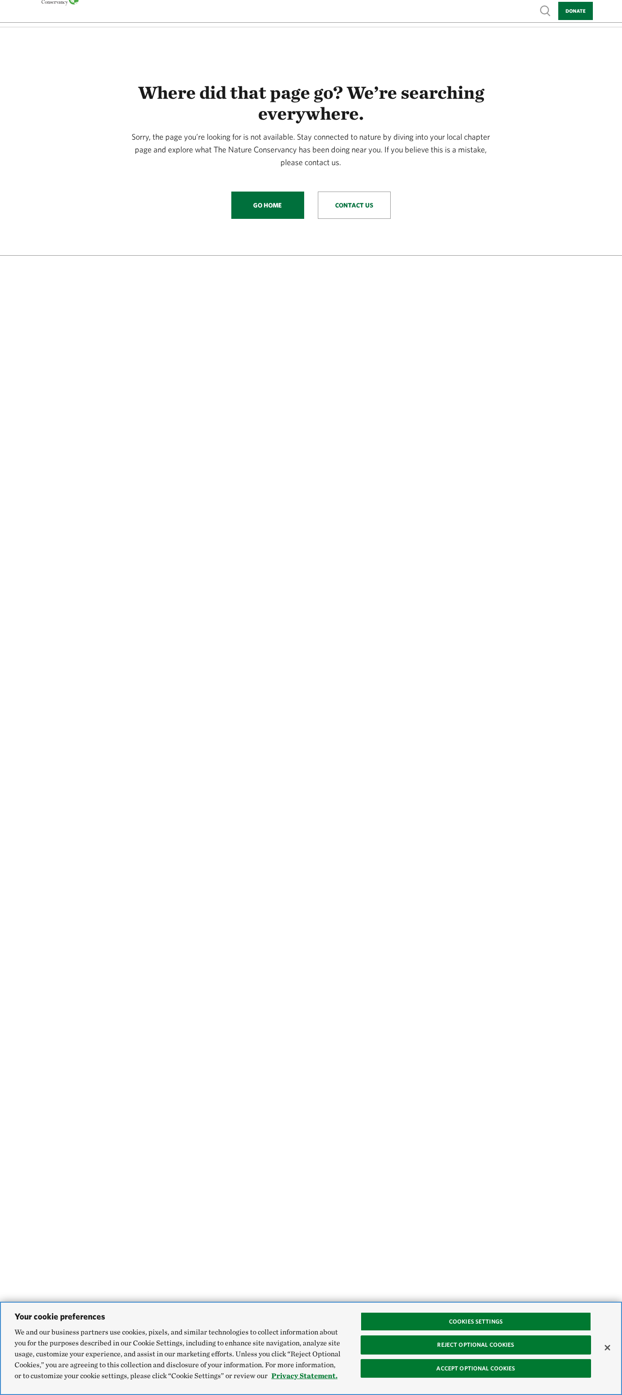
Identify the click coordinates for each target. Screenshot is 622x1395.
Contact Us (354, 205)
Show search (545, 10)
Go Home (267, 205)
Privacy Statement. (304, 1375)
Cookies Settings (476, 1321)
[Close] (607, 1348)
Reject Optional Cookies (475, 1344)
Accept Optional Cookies (475, 1368)
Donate (576, 11)
